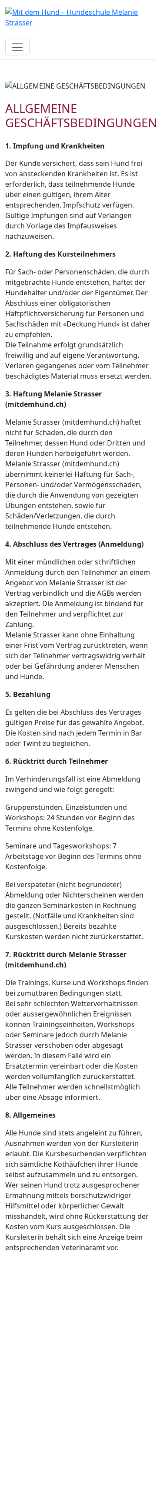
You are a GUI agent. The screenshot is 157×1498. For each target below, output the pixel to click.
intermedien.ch (63, 1474)
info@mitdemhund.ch (41, 1380)
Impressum (24, 1411)
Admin (16, 1432)
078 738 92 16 (27, 1369)
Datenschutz (26, 1421)
